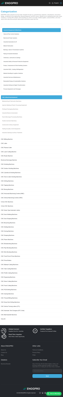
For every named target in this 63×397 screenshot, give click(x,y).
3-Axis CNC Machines (7, 206)
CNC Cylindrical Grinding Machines (10, 172)
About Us (3, 350)
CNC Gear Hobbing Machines (9, 214)
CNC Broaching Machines (8, 222)
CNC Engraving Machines (8, 277)
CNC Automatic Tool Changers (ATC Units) (12, 310)
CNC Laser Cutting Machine (8, 151)
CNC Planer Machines (7, 239)
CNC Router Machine (7, 156)
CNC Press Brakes (6, 260)
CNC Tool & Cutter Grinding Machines (11, 176)
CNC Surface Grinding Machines (10, 168)
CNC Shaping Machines (7, 235)
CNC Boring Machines (7, 189)
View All (3, 319)
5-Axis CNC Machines (7, 201)
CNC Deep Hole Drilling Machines (10, 302)
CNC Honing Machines (7, 231)
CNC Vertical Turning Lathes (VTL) (10, 306)
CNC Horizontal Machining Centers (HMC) (12, 193)
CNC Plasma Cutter (6, 147)
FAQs (33, 355)
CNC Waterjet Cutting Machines (9, 264)
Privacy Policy (36, 352)
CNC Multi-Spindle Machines (9, 314)
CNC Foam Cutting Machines (9, 285)
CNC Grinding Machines (7, 164)
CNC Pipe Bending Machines (9, 247)
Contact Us (4, 352)
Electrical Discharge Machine (9, 160)
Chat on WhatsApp (55, 393)
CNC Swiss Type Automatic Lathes (10, 210)
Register (56, 3)
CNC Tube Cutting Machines (9, 268)
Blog (2, 355)
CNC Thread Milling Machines (9, 298)
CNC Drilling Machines (7, 181)
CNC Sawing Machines (7, 293)
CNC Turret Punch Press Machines (10, 256)
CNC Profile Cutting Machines (9, 273)
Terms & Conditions (37, 350)
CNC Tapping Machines (7, 185)
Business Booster (6, 363)
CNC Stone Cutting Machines (9, 281)
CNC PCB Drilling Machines (8, 289)
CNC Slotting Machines (7, 227)
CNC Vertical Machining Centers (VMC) (12, 197)
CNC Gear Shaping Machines (9, 218)
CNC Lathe (4, 143)
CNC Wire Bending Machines (9, 252)
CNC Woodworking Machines (9, 243)
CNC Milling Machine (7, 139)
